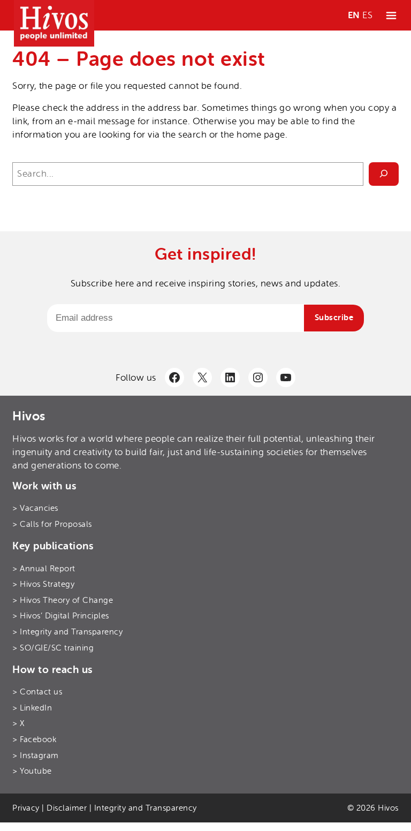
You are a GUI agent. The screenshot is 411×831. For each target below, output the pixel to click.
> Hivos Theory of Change (62, 600)
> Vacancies (35, 508)
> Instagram (35, 755)
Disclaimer (67, 808)
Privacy (26, 808)
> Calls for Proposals (52, 524)
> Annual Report (43, 568)
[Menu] (391, 15)
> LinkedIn (32, 708)
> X (18, 723)
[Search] (384, 173)
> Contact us (37, 692)
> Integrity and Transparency (67, 632)
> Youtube (32, 771)
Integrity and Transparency (145, 808)
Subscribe (334, 317)
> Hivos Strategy (43, 584)
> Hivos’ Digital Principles (60, 615)
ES (367, 15)
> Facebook (34, 739)
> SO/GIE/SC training (53, 648)
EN (354, 15)
